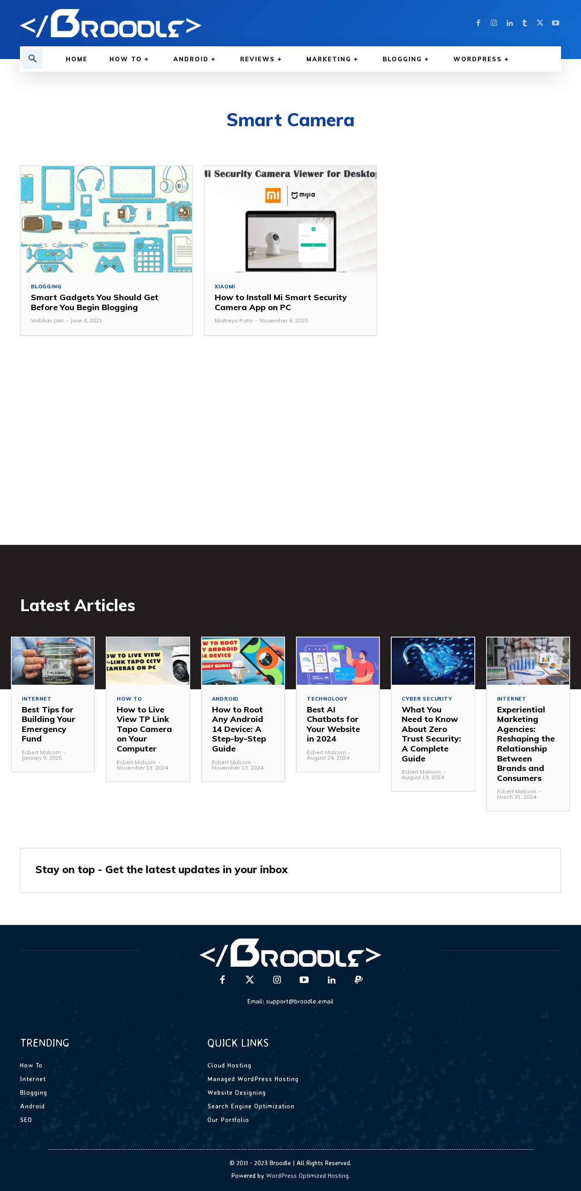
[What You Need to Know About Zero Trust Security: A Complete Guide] (433, 661)
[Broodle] (150, 23)
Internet (36, 699)
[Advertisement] (290, 454)
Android (225, 699)
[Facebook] (478, 23)
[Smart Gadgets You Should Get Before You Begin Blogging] (106, 219)
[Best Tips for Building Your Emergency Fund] (53, 661)
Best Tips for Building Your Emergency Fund (48, 724)
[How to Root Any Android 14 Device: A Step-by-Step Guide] (243, 661)
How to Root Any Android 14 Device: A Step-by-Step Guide (239, 729)
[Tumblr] (524, 23)
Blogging (46, 286)
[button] (33, 59)
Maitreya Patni (234, 320)
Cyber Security (427, 699)
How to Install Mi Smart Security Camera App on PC (281, 302)
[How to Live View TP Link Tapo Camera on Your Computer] (148, 661)
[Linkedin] (509, 23)
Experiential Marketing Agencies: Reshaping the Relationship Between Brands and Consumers (526, 743)
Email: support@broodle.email (290, 1001)
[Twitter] (540, 23)
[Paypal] (358, 980)
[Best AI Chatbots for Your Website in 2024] (338, 661)
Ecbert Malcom (41, 752)
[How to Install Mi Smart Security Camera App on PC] (290, 219)
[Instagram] (493, 23)
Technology (327, 699)
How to (129, 699)
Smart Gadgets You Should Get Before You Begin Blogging (94, 302)
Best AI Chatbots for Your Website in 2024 (333, 724)
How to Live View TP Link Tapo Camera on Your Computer (144, 729)
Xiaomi (225, 286)
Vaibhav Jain (47, 320)
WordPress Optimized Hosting (307, 1175)
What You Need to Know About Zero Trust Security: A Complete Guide (431, 734)
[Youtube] (555, 23)
